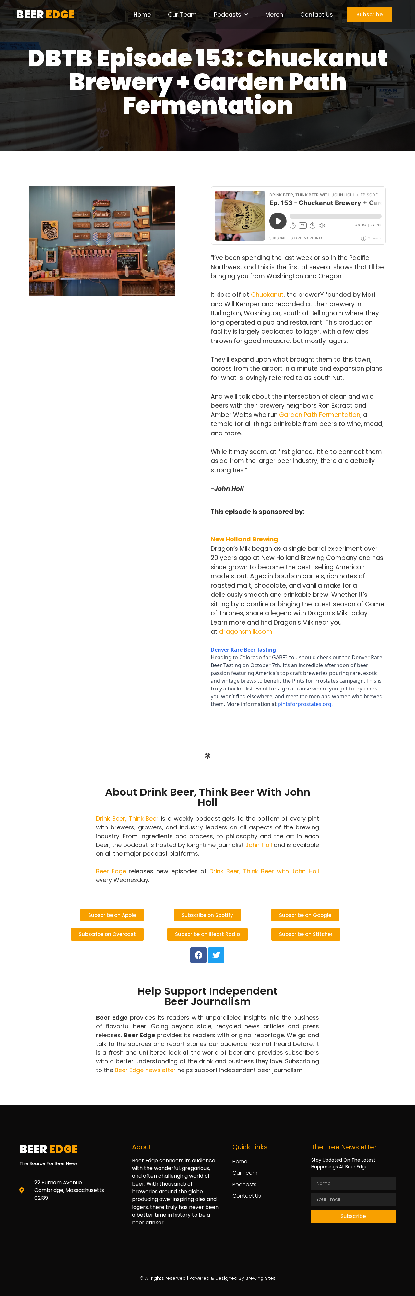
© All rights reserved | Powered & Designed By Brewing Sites (208, 1278)
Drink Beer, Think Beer (127, 819)
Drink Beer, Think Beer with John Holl (264, 871)
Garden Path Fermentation (319, 415)
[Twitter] (216, 955)
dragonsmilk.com (245, 631)
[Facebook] (198, 955)
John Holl (258, 845)
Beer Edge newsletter (145, 1070)
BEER (45, 14)
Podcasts (227, 14)
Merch (274, 14)
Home (142, 14)
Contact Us (316, 14)
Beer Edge (111, 871)
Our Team (182, 14)
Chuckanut (267, 294)
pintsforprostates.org (304, 704)
